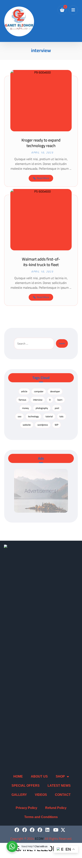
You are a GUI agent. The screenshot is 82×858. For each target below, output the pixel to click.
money (25, 408)
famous (22, 399)
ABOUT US (39, 776)
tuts (61, 416)
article (24, 391)
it (50, 399)
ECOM (39, 839)
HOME (18, 776)
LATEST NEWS (59, 785)
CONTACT (63, 794)
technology (33, 416)
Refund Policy (55, 808)
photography (42, 408)
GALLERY (19, 794)
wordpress (42, 424)
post (57, 408)
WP (56, 424)
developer (55, 391)
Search (62, 343)
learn (59, 399)
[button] (73, 10)
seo (19, 416)
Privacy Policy (26, 808)
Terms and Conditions (41, 817)
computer (38, 391)
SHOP (60, 776)
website (27, 424)
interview (37, 399)
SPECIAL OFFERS (26, 785)
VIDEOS (41, 794)
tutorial (49, 416)
